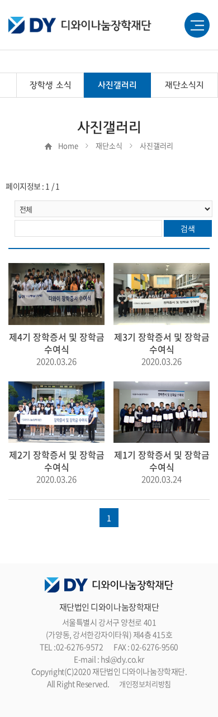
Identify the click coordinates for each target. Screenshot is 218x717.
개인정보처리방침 (144, 683)
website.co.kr (130, 696)
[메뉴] (197, 25)
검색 (188, 228)
